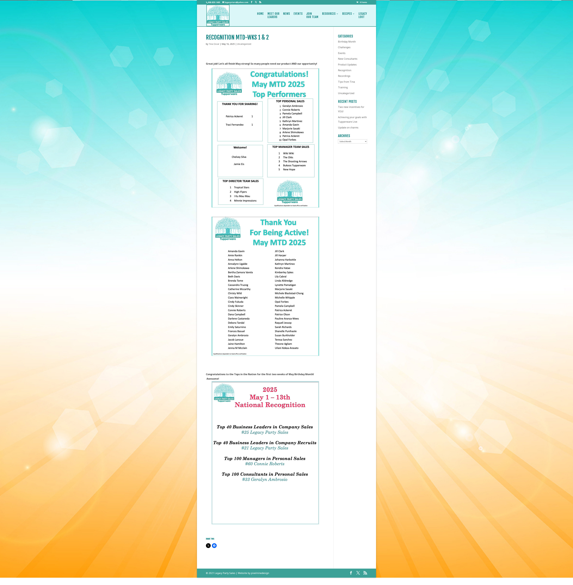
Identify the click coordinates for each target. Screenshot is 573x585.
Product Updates (347, 64)
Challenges (344, 47)
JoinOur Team (312, 15)
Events (298, 14)
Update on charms (348, 127)
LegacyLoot (363, 15)
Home (260, 14)
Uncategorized (244, 44)
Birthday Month (347, 41)
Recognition (344, 70)
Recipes (347, 14)
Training (343, 87)
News (286, 14)
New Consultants (347, 58)
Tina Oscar (214, 44)
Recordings (344, 76)
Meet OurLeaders (273, 15)
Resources (329, 14)
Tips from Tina (346, 81)
